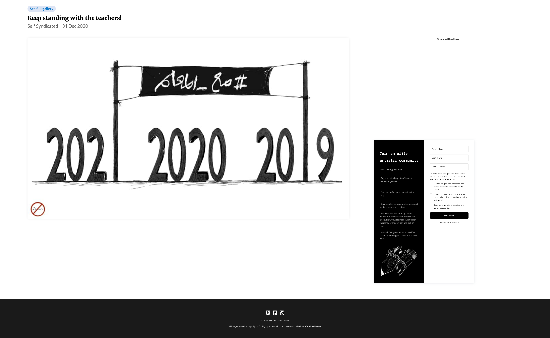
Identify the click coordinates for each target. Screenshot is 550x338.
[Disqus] (448, 89)
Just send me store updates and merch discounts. (449, 206)
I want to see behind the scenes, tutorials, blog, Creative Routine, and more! (451, 197)
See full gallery (41, 9)
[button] (399, 259)
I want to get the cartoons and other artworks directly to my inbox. (449, 186)
